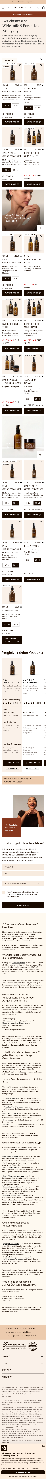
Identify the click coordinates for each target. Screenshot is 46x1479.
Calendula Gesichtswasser (31, 681)
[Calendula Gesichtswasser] (32, 667)
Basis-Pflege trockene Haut (13, 1176)
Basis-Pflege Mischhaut (12, 1187)
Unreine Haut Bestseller (12, 1196)
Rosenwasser (8, 1120)
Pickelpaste (19, 1259)
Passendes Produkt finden (23, 15)
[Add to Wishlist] (20, 65)
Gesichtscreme (21, 1023)
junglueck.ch (34, 1387)
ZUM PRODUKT (12, 769)
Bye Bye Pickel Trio (10, 1257)
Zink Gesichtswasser (11, 681)
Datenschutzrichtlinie (20, 894)
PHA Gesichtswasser (11, 1113)
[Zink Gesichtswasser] (12, 667)
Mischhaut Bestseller (11, 1156)
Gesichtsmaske (9, 1023)
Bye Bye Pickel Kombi (11, 1244)
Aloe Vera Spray (9, 1124)
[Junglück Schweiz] (23, 7)
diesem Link (9, 1427)
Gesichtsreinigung (18, 963)
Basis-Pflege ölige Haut (12, 1167)
